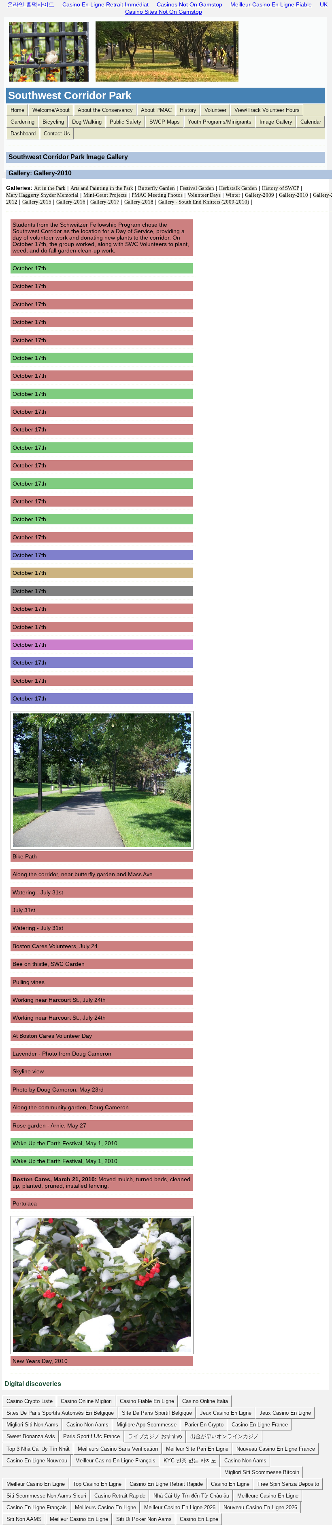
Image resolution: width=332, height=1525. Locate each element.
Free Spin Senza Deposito (288, 1484)
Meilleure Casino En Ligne (267, 1496)
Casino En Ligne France (260, 1425)
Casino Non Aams (87, 1425)
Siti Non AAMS (24, 1519)
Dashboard (23, 133)
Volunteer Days (204, 195)
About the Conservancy (105, 110)
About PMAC (156, 110)
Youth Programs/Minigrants (219, 122)
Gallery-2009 (259, 195)
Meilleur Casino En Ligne (35, 1484)
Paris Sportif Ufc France (91, 1436)
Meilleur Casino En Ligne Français (115, 1461)
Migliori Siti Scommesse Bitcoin (261, 1472)
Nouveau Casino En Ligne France (275, 1449)
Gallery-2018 (138, 202)
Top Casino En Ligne (97, 1484)
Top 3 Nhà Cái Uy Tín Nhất (38, 1449)
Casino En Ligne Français (36, 1507)
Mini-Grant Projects (105, 195)
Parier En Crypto (204, 1425)
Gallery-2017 (104, 202)
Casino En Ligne (230, 1484)
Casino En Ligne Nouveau (36, 1461)
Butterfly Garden (156, 188)
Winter (233, 195)
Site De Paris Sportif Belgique (157, 1413)
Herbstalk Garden (238, 188)
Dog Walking (87, 122)
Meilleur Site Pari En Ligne (197, 1449)
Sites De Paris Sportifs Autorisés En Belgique (60, 1413)
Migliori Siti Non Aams (32, 1425)
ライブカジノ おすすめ (155, 1436)
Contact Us (57, 133)
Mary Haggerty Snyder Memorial (42, 195)
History (188, 110)
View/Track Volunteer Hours (267, 110)
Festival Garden (197, 188)
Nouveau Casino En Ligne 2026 (260, 1507)
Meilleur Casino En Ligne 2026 (179, 1507)
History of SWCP (280, 188)
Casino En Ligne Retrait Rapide (166, 1484)
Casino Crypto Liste (29, 1401)
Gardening (22, 122)
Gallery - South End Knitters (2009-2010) (203, 202)
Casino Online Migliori (86, 1401)
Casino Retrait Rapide (119, 1496)
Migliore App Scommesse (147, 1425)
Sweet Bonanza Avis (30, 1436)
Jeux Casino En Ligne (225, 1413)
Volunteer (215, 110)
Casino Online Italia (205, 1401)
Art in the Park (50, 188)
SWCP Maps (164, 122)
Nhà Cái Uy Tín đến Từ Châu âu (191, 1496)
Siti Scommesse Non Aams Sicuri (46, 1496)
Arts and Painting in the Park (101, 188)
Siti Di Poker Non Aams (144, 1519)
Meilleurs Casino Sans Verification (118, 1449)
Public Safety (125, 122)
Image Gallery (276, 122)
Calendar (310, 122)
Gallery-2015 (36, 202)
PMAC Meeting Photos (157, 195)
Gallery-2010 (293, 195)
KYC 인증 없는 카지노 (190, 1461)
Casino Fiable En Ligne (147, 1401)
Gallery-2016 (70, 202)
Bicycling (53, 122)
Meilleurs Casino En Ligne (105, 1507)
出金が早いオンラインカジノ (224, 1436)
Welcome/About (51, 110)
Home (17, 110)
